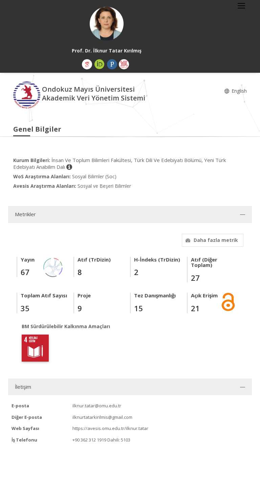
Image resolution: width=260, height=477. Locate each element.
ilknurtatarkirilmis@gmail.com (102, 417)
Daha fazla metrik (216, 240)
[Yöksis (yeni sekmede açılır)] (124, 64)
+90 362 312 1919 (89, 440)
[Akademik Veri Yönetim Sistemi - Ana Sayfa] (27, 94)
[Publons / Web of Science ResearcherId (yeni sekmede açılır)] (112, 64)
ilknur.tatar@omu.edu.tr (96, 406)
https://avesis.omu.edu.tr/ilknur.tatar (110, 428)
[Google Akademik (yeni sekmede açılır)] (87, 64)
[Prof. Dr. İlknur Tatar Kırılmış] (106, 24)
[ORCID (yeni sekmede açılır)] (99, 64)
